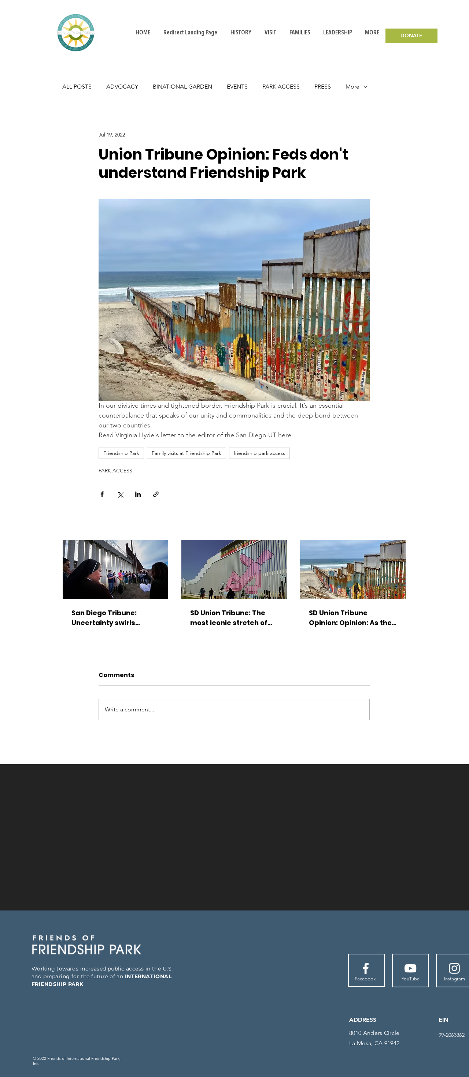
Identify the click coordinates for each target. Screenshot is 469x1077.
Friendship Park (121, 453)
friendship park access (259, 453)
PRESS (322, 86)
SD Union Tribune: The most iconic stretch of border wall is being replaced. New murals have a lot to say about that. (230, 618)
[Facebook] (365, 968)
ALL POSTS (77, 86)
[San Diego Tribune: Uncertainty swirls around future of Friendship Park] (115, 569)
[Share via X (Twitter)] (120, 494)
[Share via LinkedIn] (137, 494)
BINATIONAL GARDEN (182, 86)
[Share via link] (155, 494)
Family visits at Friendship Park (186, 453)
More (352, 86)
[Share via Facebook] (102, 494)
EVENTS (237, 86)
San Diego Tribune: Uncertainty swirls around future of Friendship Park (104, 618)
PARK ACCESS (281, 86)
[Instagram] (454, 968)
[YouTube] (410, 968)
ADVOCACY (122, 86)
